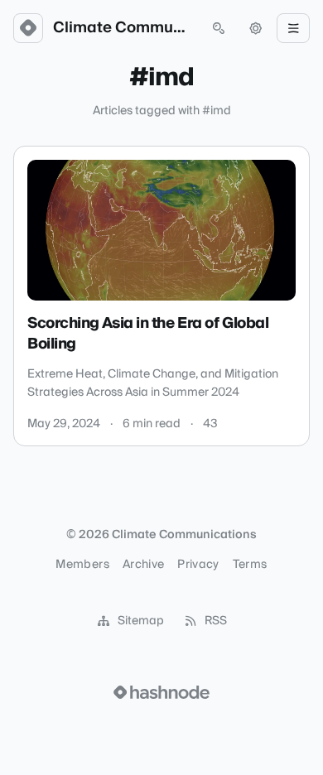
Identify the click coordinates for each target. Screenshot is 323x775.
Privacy (198, 565)
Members (81, 565)
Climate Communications (123, 28)
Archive (143, 565)
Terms (250, 565)
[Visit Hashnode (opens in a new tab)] (161, 692)
